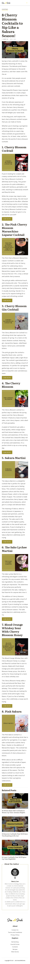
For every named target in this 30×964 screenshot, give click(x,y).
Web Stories (15, 952)
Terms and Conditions (15, 932)
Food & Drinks (15, 944)
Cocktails (5, 9)
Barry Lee (5, 39)
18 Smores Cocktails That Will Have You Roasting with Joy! (15, 835)
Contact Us (15, 930)
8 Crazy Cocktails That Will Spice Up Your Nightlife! (14, 858)
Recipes (15, 949)
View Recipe (7, 218)
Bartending (15, 942)
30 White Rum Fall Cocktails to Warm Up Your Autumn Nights (13, 812)
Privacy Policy (15, 935)
